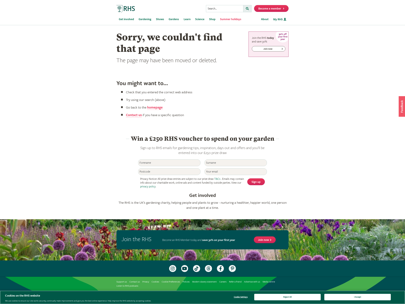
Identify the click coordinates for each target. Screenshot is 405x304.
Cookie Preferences (171, 281)
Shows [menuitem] (160, 19)
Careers (223, 281)
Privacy (145, 281)
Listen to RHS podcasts (127, 286)
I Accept (357, 297)
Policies (186, 281)
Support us (121, 281)
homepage (155, 108)
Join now (263, 240)
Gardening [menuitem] (145, 19)
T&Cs (217, 179)
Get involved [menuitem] (126, 19)
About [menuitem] (264, 19)
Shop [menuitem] (212, 19)
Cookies (155, 281)
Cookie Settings (241, 297)
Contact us (134, 115)
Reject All (287, 297)
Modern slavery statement (204, 281)
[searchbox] (224, 8)
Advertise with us (252, 281)
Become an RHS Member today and (198, 240)
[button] (402, 106)
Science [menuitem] (199, 19)
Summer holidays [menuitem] (230, 19)
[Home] (125, 9)
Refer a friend (235, 281)
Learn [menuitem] (187, 19)
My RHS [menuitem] (278, 19)
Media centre (269, 281)
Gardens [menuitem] (174, 19)
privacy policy (148, 186)
